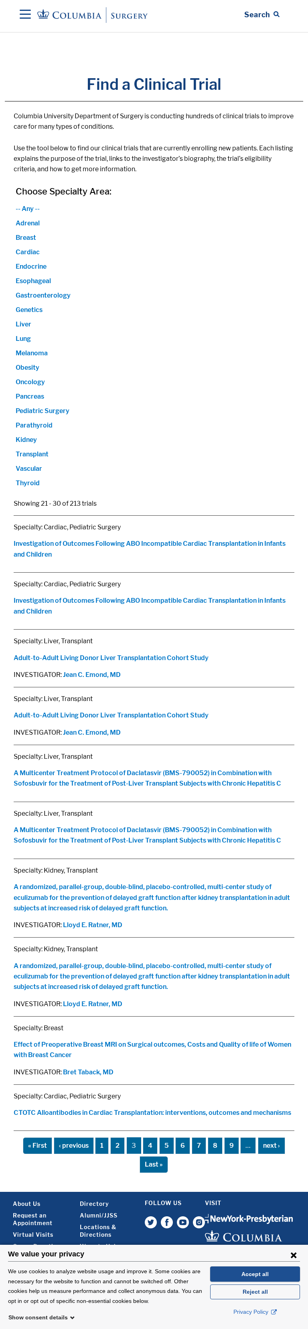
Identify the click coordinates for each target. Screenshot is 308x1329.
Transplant (32, 454)
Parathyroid (34, 425)
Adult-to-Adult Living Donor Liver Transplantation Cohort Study (111, 658)
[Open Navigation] (25, 15)
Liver (23, 324)
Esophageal (33, 281)
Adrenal (28, 223)
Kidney (26, 440)
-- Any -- (28, 209)
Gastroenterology (43, 295)
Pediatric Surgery (42, 411)
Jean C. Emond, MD (92, 675)
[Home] (93, 14)
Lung (23, 338)
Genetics (29, 310)
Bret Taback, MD (88, 1072)
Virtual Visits (33, 1234)
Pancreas (30, 396)
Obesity (27, 367)
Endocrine (31, 266)
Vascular (29, 468)
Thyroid (28, 483)
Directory (94, 1203)
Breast (26, 237)
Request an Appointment (33, 1219)
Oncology (30, 382)
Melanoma (32, 353)
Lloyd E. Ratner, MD (92, 925)
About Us (27, 1203)
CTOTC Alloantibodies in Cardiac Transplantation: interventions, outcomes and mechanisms (152, 1112)
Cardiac (28, 252)
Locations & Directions (98, 1231)
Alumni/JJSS (99, 1215)
